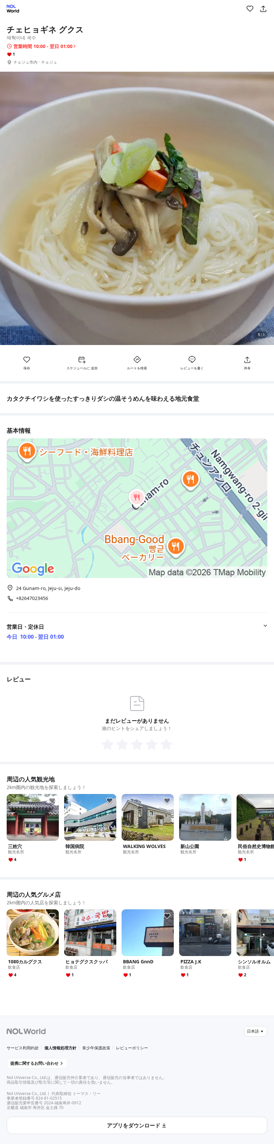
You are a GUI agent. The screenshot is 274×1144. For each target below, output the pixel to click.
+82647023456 (32, 598)
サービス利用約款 (23, 1048)
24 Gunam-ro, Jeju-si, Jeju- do (48, 588)
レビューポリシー (132, 1048)
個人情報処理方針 (60, 1048)
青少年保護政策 (96, 1048)
